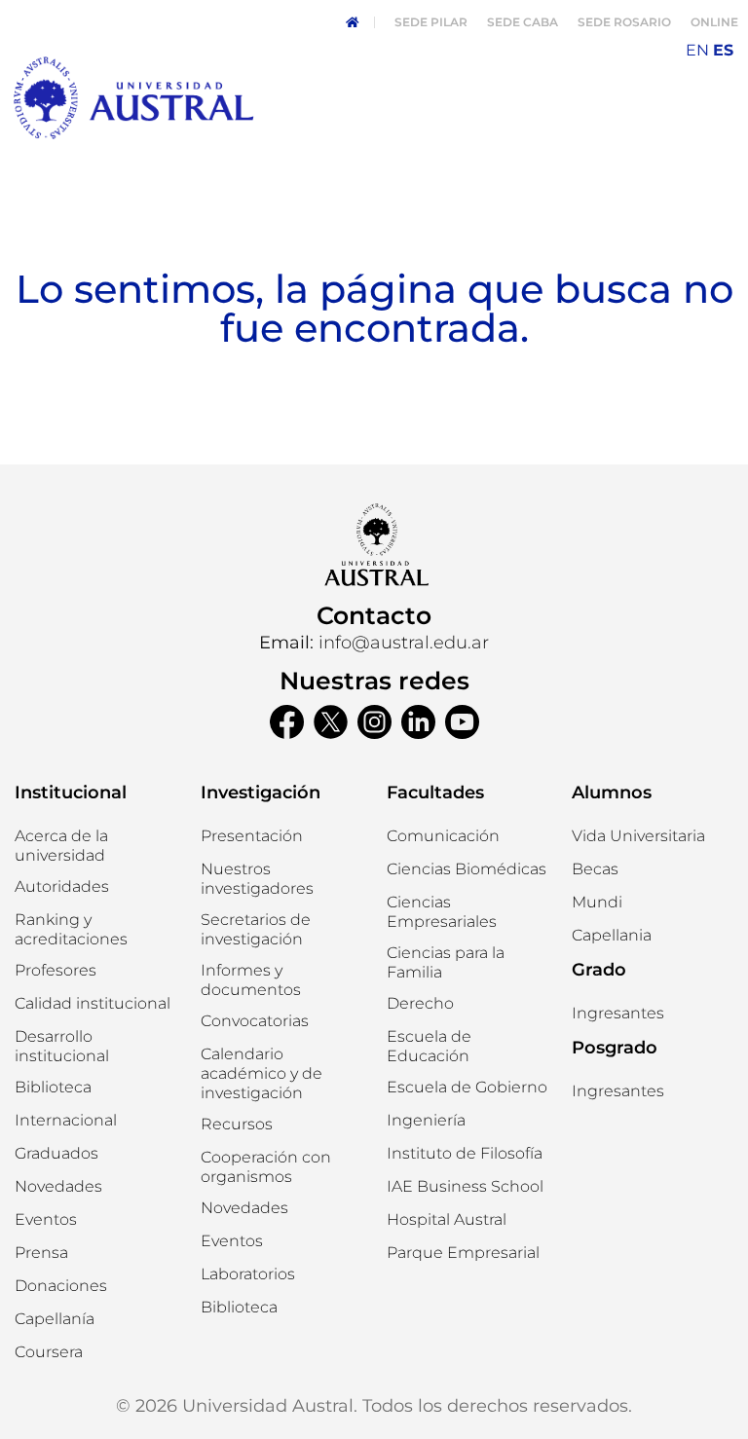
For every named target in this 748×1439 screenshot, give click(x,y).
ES (723, 50)
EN (697, 50)
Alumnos (612, 792)
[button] (62, 887)
